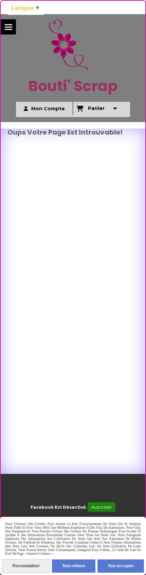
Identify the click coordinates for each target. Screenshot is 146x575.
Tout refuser (74, 566)
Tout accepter (121, 566)
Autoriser (101, 507)
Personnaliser (26, 566)
